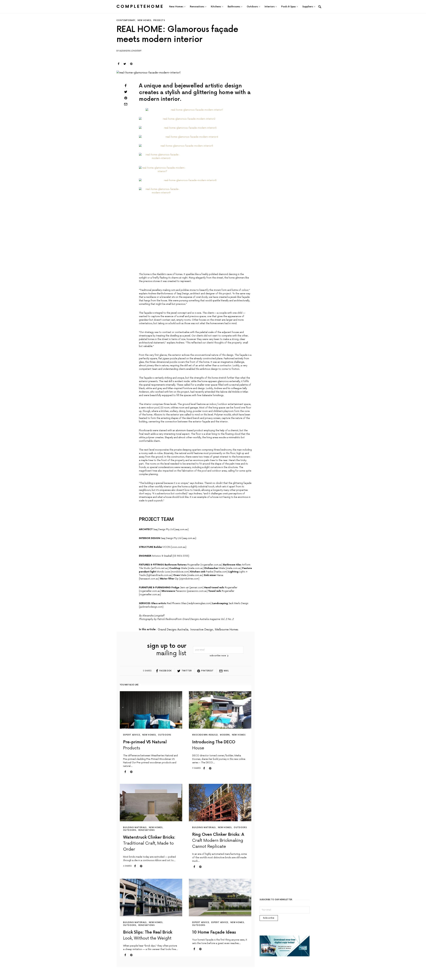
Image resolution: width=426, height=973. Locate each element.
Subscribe (268, 855)
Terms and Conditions (228, 930)
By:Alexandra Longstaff (128, 51)
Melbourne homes (226, 566)
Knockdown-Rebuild (205, 672)
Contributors (223, 936)
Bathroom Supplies (226, 953)
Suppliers (189, 943)
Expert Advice (131, 672)
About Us (189, 930)
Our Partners (192, 963)
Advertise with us (194, 936)
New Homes (144, 20)
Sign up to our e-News (225, 945)
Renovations (146, 767)
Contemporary (125, 20)
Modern (225, 672)
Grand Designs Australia (173, 566)
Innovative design (201, 566)
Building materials (135, 764)
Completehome (140, 6)
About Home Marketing (191, 955)
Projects (159, 20)
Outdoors (164, 672)
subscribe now (218, 593)
